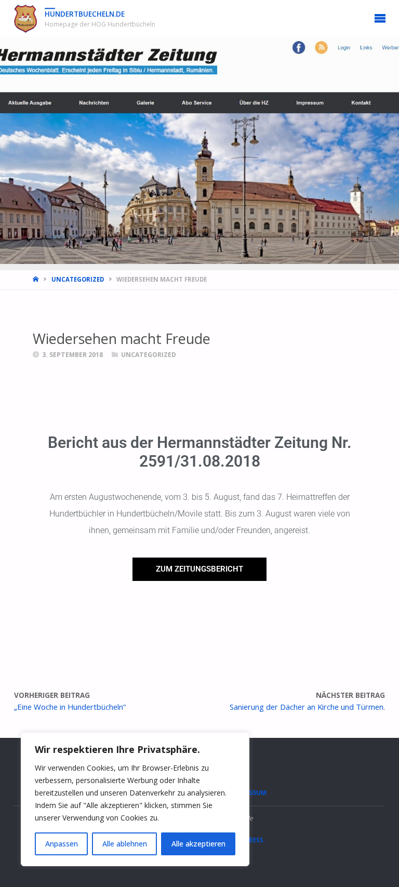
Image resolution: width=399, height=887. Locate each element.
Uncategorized (77, 279)
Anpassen (61, 844)
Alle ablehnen (124, 844)
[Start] (37, 279)
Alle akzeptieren (198, 844)
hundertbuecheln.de (85, 14)
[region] (135, 799)
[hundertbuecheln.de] (25, 18)
